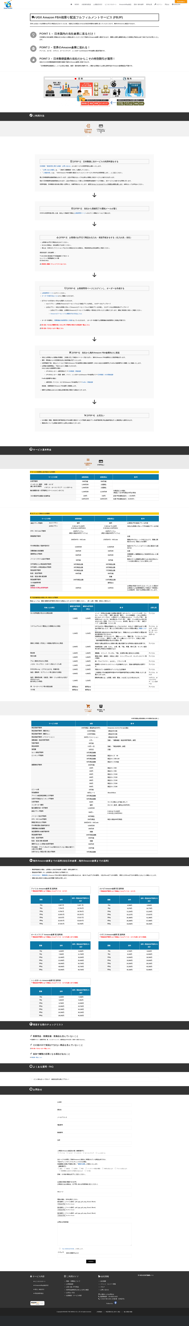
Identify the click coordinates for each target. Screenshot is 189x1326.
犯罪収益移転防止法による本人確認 (77, 1290)
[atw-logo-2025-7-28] (8, 4)
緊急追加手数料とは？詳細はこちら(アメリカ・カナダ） (50, 891)
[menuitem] (71, 4)
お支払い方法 (70, 1292)
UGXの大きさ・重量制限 (39, 875)
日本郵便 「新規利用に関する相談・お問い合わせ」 (56, 166)
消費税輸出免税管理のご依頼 (63, 320)
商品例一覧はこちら (37, 1057)
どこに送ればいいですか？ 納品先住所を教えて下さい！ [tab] (51, 1079)
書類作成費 (81, 1164)
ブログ (102, 1287)
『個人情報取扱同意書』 (68, 1249)
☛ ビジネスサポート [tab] (40, 1281)
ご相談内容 (46, 172)
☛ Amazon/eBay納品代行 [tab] (41, 1285)
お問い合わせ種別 (48, 170)
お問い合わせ (104, 1290)
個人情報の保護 (128, 1311)
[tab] (88, 129)
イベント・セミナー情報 (108, 1284)
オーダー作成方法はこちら (50, 296)
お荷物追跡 (69, 1284)
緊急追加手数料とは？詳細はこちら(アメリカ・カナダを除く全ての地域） (55, 937)
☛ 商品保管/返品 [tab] (38, 1293)
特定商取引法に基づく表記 (113, 1311)
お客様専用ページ (79, 213)
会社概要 (103, 1281)
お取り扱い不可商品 (72, 1287)
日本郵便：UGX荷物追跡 (105, 374)
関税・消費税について (73, 1281)
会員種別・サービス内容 (74, 1295)
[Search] (183, 4)
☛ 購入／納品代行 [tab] (39, 1289)
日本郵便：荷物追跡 (75, 371)
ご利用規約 (99, 1311)
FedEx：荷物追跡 (87, 382)
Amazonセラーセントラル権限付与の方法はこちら (66, 313)
